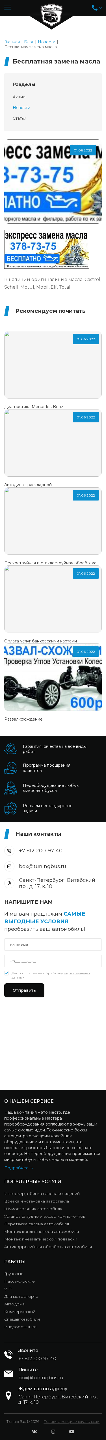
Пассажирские (19, 1281)
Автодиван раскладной (28, 484)
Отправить (24, 990)
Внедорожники (20, 1326)
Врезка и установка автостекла (36, 1201)
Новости (46, 41)
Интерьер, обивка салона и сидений (42, 1193)
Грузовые (13, 1273)
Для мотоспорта (21, 1296)
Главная (12, 41)
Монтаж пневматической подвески (40, 1239)
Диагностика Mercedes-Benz (33, 406)
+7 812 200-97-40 (40, 851)
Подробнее (16, 1167)
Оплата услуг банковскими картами (40, 641)
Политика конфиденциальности (71, 1421)
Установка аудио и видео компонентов (44, 1216)
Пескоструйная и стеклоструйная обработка (50, 562)
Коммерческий (19, 1311)
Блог (29, 41)
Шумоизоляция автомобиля (33, 1208)
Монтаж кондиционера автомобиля (41, 1231)
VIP (8, 1288)
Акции (19, 96)
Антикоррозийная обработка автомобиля (48, 1246)
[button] (97, 8)
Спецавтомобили (22, 1319)
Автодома (14, 1304)
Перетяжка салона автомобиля (36, 1223)
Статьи (19, 118)
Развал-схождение (23, 719)
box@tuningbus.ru (42, 866)
